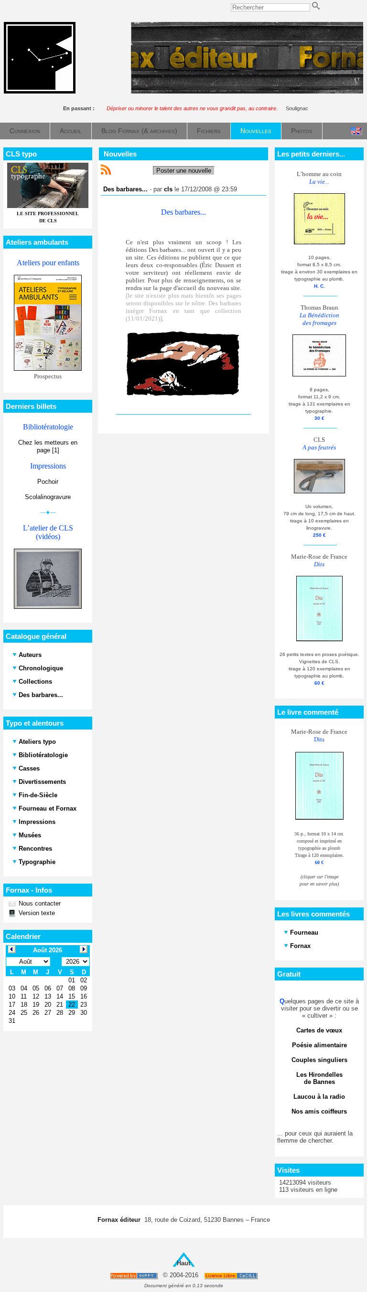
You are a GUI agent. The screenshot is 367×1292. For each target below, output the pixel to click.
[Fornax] (40, 91)
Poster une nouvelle (183, 170)
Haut (183, 1263)
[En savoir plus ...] (231, 1275)
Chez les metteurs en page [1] (47, 446)
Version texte (36, 913)
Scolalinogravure (48, 496)
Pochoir (47, 481)
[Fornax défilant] (247, 91)
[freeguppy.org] (134, 1275)
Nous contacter (39, 903)
